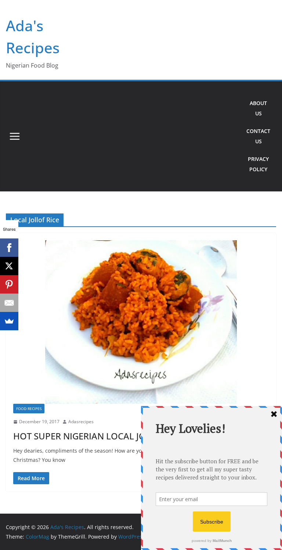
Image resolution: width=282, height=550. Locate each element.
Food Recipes (28, 408)
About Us (258, 108)
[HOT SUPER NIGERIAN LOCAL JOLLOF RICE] (141, 322)
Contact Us (258, 136)
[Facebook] (9, 247)
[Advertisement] (132, 136)
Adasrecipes (81, 421)
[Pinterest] (9, 284)
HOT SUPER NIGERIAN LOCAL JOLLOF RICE (100, 436)
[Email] (9, 303)
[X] (9, 266)
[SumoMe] (9, 321)
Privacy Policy (258, 164)
